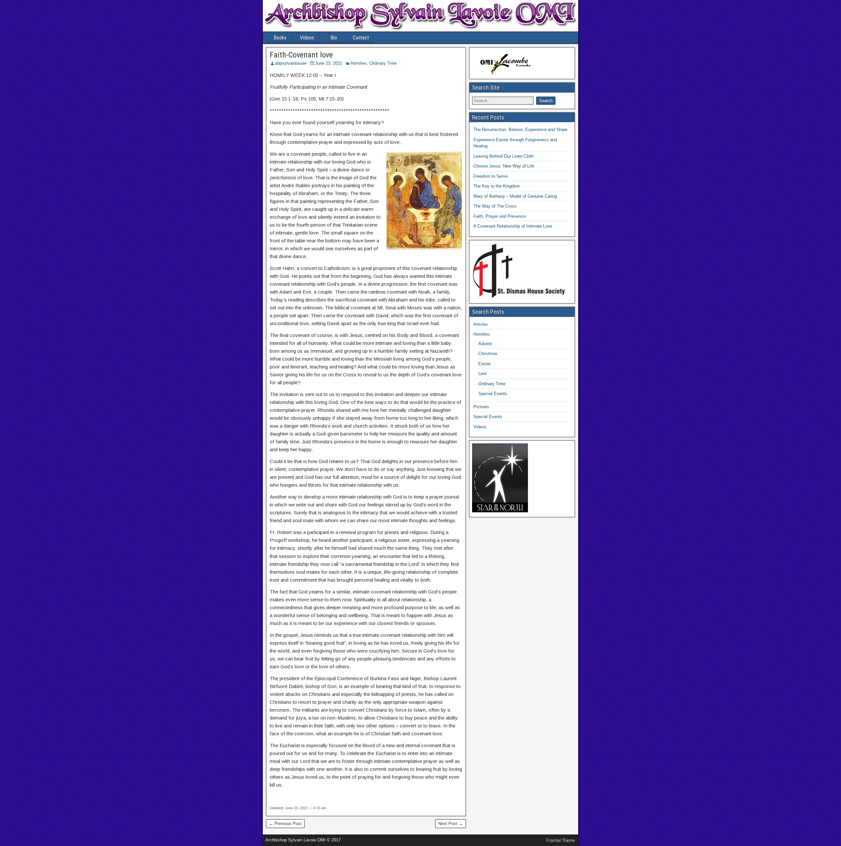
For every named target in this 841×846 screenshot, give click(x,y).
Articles (480, 324)
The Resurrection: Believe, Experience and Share (520, 129)
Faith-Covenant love (301, 54)
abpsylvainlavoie (291, 63)
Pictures (481, 406)
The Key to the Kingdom (496, 186)
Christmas (488, 353)
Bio (333, 37)
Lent (482, 373)
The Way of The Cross (494, 206)
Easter (484, 363)
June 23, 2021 (328, 63)
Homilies (359, 63)
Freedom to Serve (490, 176)
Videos (307, 37)
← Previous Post (285, 823)
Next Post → (450, 823)
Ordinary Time (383, 63)
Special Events (492, 393)
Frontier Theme (560, 840)
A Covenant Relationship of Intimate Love (512, 226)
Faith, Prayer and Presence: (500, 216)
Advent (485, 343)
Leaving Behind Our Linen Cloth (503, 156)
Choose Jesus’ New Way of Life (503, 166)
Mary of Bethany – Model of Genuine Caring (515, 196)
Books (280, 37)
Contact (361, 37)
